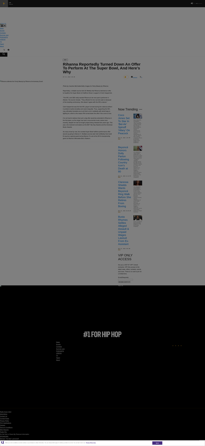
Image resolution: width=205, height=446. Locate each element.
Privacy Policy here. (91, 442)
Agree (157, 443)
